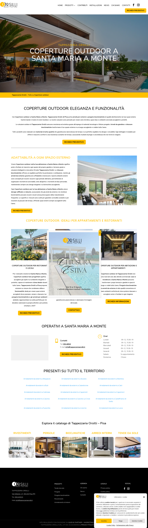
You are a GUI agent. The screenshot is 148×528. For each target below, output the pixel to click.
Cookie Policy (111, 525)
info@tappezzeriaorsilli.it (75, 347)
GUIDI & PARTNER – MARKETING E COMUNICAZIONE (88, 522)
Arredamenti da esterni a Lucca (111, 408)
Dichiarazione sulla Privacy (125, 525)
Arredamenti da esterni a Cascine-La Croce (74, 399)
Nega (120, 521)
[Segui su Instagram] (138, 5)
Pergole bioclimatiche (61, 495)
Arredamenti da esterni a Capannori (110, 392)
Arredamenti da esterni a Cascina (37, 399)
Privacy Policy (87, 525)
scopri (21, 447)
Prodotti (69, 6)
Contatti (126, 6)
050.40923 (67, 344)
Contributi (82, 6)
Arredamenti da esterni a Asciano (74, 379)
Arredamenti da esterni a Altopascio (37, 379)
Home (60, 6)
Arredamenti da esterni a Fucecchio (37, 408)
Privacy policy (105, 488)
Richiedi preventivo (135, 10)
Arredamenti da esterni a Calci (111, 385)
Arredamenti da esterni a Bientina (111, 379)
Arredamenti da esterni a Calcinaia (37, 392)
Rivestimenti (58, 499)
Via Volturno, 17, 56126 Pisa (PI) (23, 494)
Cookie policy (105, 492)
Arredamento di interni (62, 502)
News (106, 6)
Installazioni (96, 6)
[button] (144, 497)
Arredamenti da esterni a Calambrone (74, 385)
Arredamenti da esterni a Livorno (74, 408)
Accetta (104, 521)
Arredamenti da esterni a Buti (37, 385)
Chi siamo (115, 6)
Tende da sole (59, 488)
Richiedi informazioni (118, 301)
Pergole (57, 492)
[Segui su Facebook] (133, 5)
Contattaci (74, 310)
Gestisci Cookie (137, 521)
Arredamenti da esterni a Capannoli (74, 392)
